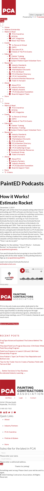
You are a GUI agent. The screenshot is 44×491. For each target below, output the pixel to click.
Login (21, 398)
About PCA (16, 85)
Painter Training (17, 56)
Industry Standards (18, 65)
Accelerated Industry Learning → (12, 373)
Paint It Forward (18, 154)
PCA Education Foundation (22, 92)
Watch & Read (10, 32)
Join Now (8, 398)
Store (7, 96)
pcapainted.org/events (8, 249)
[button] (9, 324)
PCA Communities (19, 76)
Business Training (18, 58)
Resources (9, 63)
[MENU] (1, 24)
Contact (33, 398)
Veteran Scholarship (12, 29)
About (7, 83)
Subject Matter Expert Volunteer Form (26, 61)
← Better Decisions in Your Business (14, 371)
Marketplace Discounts (21, 69)
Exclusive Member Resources (22, 78)
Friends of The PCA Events (21, 52)
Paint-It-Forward (18, 81)
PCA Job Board (17, 72)
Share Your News (18, 40)
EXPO (13, 47)
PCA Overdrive (18, 34)
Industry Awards (18, 89)
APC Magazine (18, 38)
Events (7, 43)
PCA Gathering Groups (21, 148)
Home (7, 27)
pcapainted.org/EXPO (16, 258)
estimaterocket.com (8, 264)
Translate (40, 17)
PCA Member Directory (21, 74)
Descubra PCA (17, 49)
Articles (14, 36)
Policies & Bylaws (11, 438)
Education (8, 54)
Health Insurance (18, 67)
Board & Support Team (20, 94)
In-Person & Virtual (19, 45)
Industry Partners (18, 87)
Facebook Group (17, 152)
